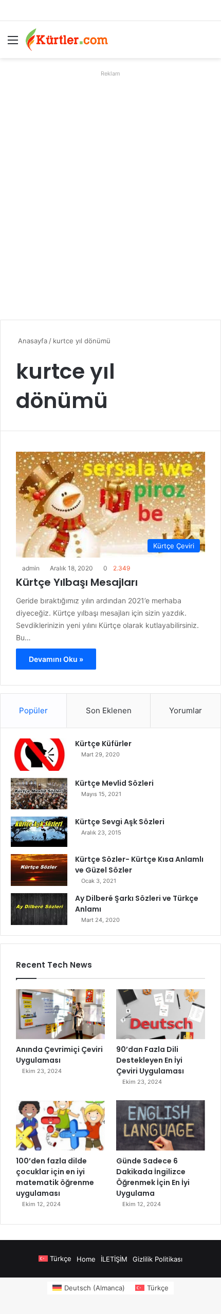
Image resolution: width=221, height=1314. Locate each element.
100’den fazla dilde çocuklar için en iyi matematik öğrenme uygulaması (55, 1177)
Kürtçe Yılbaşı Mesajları (77, 582)
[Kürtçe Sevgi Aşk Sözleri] (39, 832)
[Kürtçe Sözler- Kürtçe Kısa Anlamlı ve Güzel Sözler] (39, 870)
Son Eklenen (109, 710)
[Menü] (13, 43)
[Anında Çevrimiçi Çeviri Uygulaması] (60, 1014)
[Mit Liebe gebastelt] (67, 39)
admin (31, 568)
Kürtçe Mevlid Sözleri (114, 783)
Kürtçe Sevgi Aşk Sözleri (119, 822)
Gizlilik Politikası (157, 1259)
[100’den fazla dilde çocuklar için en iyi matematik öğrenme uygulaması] (60, 1125)
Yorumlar (185, 710)
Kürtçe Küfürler (103, 743)
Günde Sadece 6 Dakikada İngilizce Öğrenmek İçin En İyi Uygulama (153, 1177)
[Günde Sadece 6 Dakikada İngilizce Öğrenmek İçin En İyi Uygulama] (160, 1125)
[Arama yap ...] (208, 43)
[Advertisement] (110, 191)
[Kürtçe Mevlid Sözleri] (39, 793)
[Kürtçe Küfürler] (39, 754)
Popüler (33, 710)
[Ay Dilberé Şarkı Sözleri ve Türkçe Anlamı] (39, 909)
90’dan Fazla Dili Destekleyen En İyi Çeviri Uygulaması (150, 1060)
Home (86, 1259)
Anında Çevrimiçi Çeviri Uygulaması (59, 1054)
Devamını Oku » (56, 659)
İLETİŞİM (114, 1259)
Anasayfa (31, 341)
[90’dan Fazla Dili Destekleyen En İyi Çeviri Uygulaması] (160, 1014)
